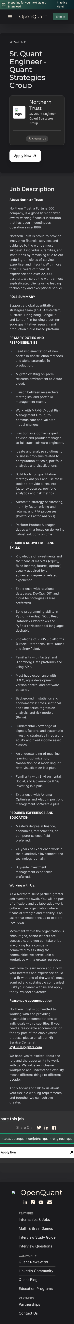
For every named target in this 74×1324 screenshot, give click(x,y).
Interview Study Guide (37, 1237)
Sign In (60, 16)
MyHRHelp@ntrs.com (25, 1047)
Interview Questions (35, 1246)
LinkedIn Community (36, 1271)
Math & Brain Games (36, 1228)
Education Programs (36, 1289)
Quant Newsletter (33, 1262)
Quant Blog (28, 1280)
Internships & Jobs (34, 1219)
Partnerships (29, 1304)
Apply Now (22, 156)
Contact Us (28, 1313)
